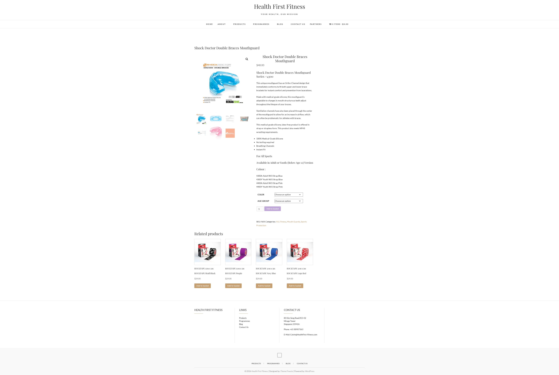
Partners (316, 24)
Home (209, 24)
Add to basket (272, 208)
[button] (247, 59)
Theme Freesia (287, 371)
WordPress (309, 371)
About (222, 24)
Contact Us (298, 24)
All (277, 221)
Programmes (261, 24)
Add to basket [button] (202, 285)
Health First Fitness (279, 6)
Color (261, 194)
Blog (280, 24)
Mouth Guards (293, 221)
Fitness (283, 221)
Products (239, 24)
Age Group (263, 201)
